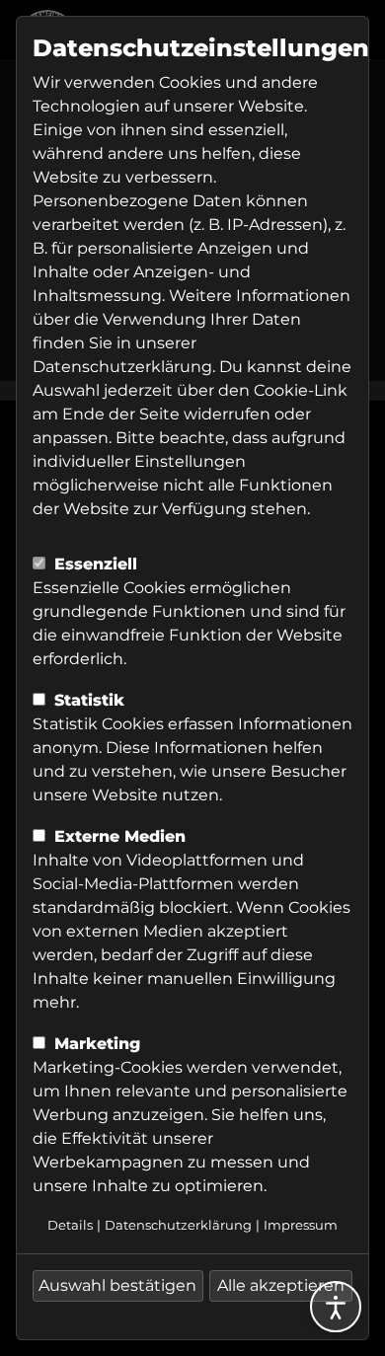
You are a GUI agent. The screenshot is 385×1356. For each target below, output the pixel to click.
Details (70, 1225)
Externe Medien (117, 836)
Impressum (301, 1225)
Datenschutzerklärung (122, 366)
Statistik (86, 700)
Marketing (94, 1043)
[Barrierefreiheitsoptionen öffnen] (335, 1306)
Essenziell (93, 564)
